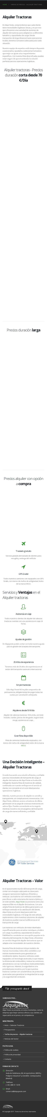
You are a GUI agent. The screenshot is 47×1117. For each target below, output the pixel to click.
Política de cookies (11, 1050)
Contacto (7, 1059)
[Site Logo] (8, 1106)
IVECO (23, 745)
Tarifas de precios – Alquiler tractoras (18, 1034)
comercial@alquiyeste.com (16, 1091)
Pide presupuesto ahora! (17, 988)
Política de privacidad (12, 1054)
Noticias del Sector (11, 1039)
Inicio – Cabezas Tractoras (14, 1025)
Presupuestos (9, 1030)
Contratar (23, 139)
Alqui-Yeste (20, 902)
